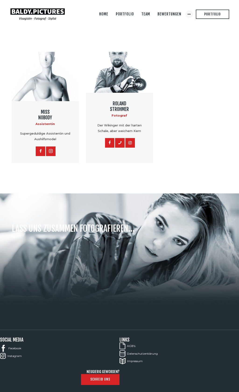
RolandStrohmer (119, 106)
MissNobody (45, 115)
